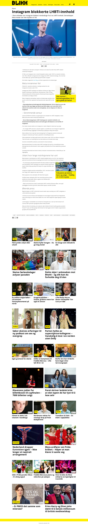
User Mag (35, 80)
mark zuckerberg (30, 215)
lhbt (14, 215)
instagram (72, 215)
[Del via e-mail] (46, 66)
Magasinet (34, 4)
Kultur (45, 4)
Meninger (50, 4)
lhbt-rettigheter (21, 215)
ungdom (42, 215)
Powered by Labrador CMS (44, 523)
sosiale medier (65, 215)
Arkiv (62, 4)
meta (37, 215)
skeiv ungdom (57, 215)
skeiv (51, 215)
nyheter (47, 215)
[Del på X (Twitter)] (44, 66)
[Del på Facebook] (42, 66)
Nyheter (40, 4)
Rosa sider (57, 4)
